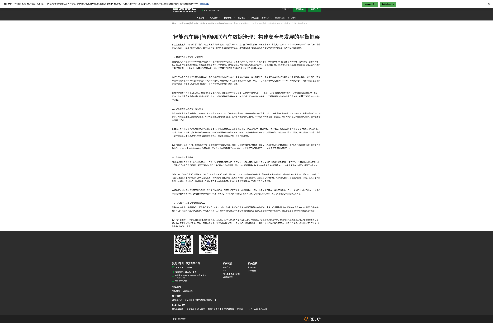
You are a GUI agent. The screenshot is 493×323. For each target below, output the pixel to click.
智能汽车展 (179, 44)
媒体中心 (266, 17)
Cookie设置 (369, 4)
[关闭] (489, 4)
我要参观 (242, 17)
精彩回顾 (255, 17)
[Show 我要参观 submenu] (247, 18)
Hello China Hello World (285, 17)
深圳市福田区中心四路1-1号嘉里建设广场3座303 (190, 276)
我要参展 (228, 17)
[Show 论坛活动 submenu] (220, 18)
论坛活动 (214, 17)
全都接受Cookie (388, 4)
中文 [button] (284, 8)
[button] (299, 9)
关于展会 (201, 17)
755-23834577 (181, 281)
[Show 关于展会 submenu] (206, 18)
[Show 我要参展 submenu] (234, 18)
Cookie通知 (204, 4)
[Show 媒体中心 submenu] (271, 18)
